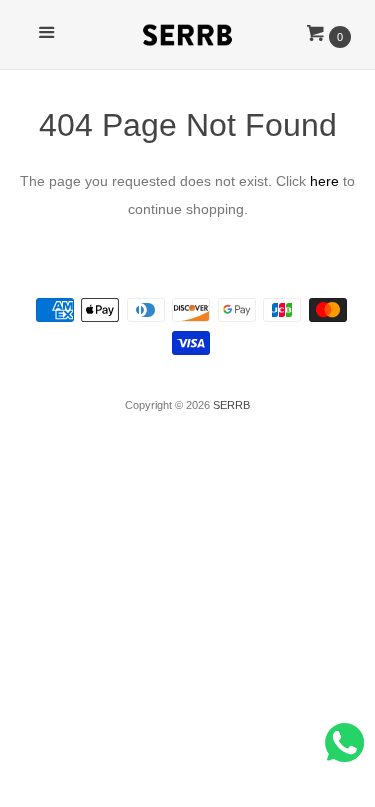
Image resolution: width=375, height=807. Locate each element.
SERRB (231, 405)
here (324, 181)
